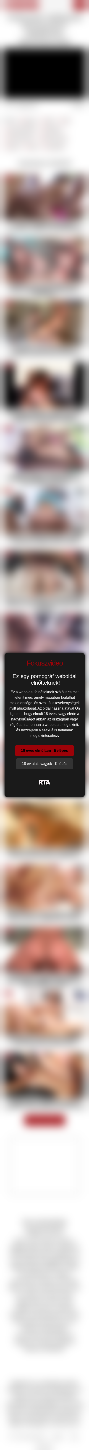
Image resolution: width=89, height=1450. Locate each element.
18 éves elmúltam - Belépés (44, 750)
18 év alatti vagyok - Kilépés (44, 764)
